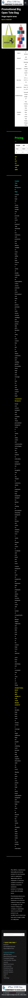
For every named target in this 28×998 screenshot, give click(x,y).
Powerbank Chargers (9, 958)
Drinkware (6, 944)
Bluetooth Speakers (8, 972)
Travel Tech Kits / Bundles (10, 960)
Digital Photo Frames (9, 964)
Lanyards (6, 962)
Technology (6, 978)
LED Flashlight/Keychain (9, 946)
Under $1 (6, 974)
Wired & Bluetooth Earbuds (10, 956)
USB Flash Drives (8, 954)
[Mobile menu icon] (25, 3)
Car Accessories (7, 966)
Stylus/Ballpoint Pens (9, 948)
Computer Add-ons (8, 970)
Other (5, 976)
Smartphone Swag (8, 968)
